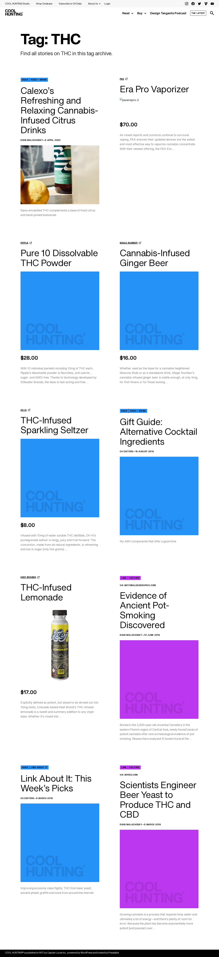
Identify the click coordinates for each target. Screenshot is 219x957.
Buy (140, 13)
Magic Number (129, 242)
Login (107, 3)
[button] (212, 13)
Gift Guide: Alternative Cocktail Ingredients (158, 431)
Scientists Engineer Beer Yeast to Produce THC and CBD (158, 799)
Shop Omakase (44, 3)
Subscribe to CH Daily (70, 3)
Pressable (113, 952)
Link (123, 577)
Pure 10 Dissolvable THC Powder (59, 258)
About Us (93, 3)
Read (126, 13)
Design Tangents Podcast (168, 13)
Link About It (39, 767)
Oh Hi (24, 410)
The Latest (198, 13)
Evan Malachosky (32, 140)
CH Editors (126, 451)
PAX (122, 79)
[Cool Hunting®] (14, 15)
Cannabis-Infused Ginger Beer (155, 258)
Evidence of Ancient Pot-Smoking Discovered (144, 610)
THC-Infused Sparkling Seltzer (54, 425)
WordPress (86, 952)
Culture (134, 577)
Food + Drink (39, 79)
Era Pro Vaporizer (154, 89)
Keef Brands (28, 577)
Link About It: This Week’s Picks (56, 783)
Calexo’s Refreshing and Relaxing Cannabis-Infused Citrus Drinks (59, 110)
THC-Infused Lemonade (46, 592)
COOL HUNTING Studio (17, 3)
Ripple (24, 242)
